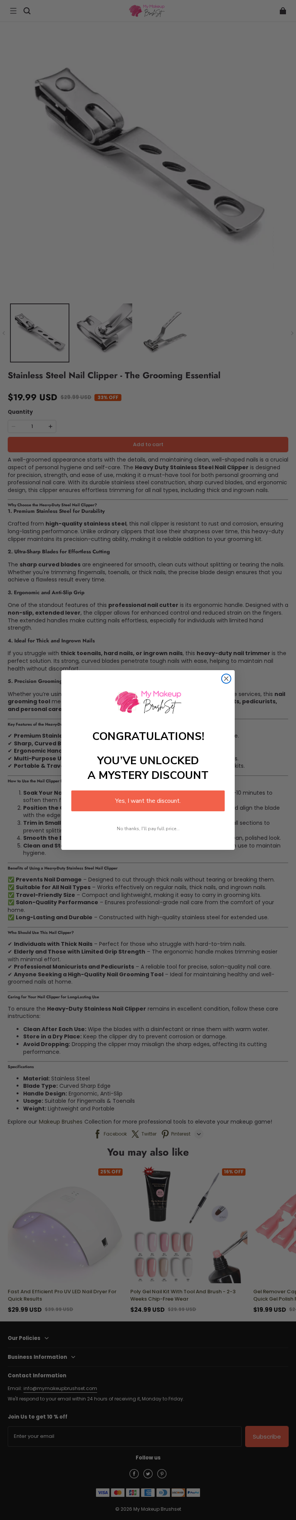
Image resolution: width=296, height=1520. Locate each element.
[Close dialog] (226, 678)
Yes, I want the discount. (148, 801)
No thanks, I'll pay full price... (148, 829)
